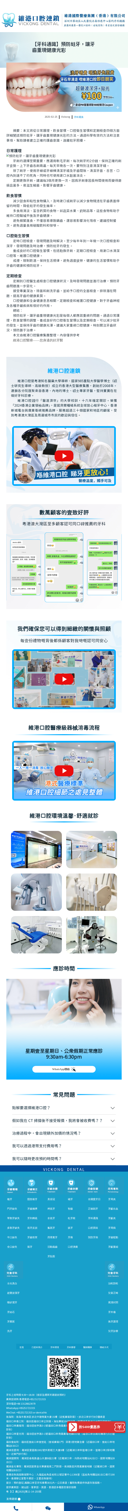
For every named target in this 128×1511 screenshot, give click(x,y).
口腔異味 (93, 1228)
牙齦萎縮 (113, 1247)
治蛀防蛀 (113, 1283)
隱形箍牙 (32, 1199)
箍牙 (29, 1247)
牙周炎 (112, 1199)
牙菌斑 (11, 1321)
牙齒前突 (32, 1237)
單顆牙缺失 (13, 1218)
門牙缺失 (12, 1208)
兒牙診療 (113, 1331)
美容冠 (51, 1199)
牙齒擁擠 (32, 1208)
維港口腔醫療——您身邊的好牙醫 (38, 340)
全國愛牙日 (94, 1199)
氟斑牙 (51, 1228)
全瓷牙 (51, 1218)
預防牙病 (93, 1237)
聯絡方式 (104, 1347)
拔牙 (70, 1228)
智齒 (70, 1208)
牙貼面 (51, 1256)
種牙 (9, 1199)
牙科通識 (78, 117)
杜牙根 (71, 1218)
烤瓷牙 (51, 1208)
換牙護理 (113, 1321)
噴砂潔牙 (12, 1302)
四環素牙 (53, 1237)
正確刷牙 (93, 1208)
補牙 (70, 1199)
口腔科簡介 (37, 1347)
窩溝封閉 (113, 1302)
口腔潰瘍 (73, 1247)
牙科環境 (54, 1347)
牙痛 (70, 1237)
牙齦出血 (113, 1208)
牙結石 (11, 1312)
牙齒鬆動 (113, 1237)
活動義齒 (53, 1247)
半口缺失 (12, 1237)
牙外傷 (112, 1312)
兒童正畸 (113, 1293)
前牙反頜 (32, 1228)
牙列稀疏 (32, 1218)
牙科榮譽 (71, 1347)
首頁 (22, 1347)
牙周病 (112, 1228)
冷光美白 (12, 1283)
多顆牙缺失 (13, 1228)
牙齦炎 (112, 1218)
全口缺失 (12, 1247)
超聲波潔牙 (13, 1293)
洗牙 (9, 1331)
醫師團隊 (87, 1347)
